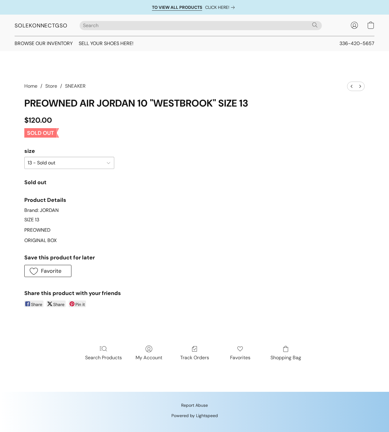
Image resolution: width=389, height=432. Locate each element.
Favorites (240, 357)
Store (51, 86)
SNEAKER (75, 86)
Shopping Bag (285, 357)
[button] (41, 25)
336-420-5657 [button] (356, 43)
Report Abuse (194, 405)
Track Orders (194, 357)
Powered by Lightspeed (194, 415)
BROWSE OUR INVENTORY (44, 43)
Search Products (103, 357)
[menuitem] (351, 86)
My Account (149, 357)
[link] (221, 7)
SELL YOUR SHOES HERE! (106, 43)
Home (30, 86)
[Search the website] (314, 25)
